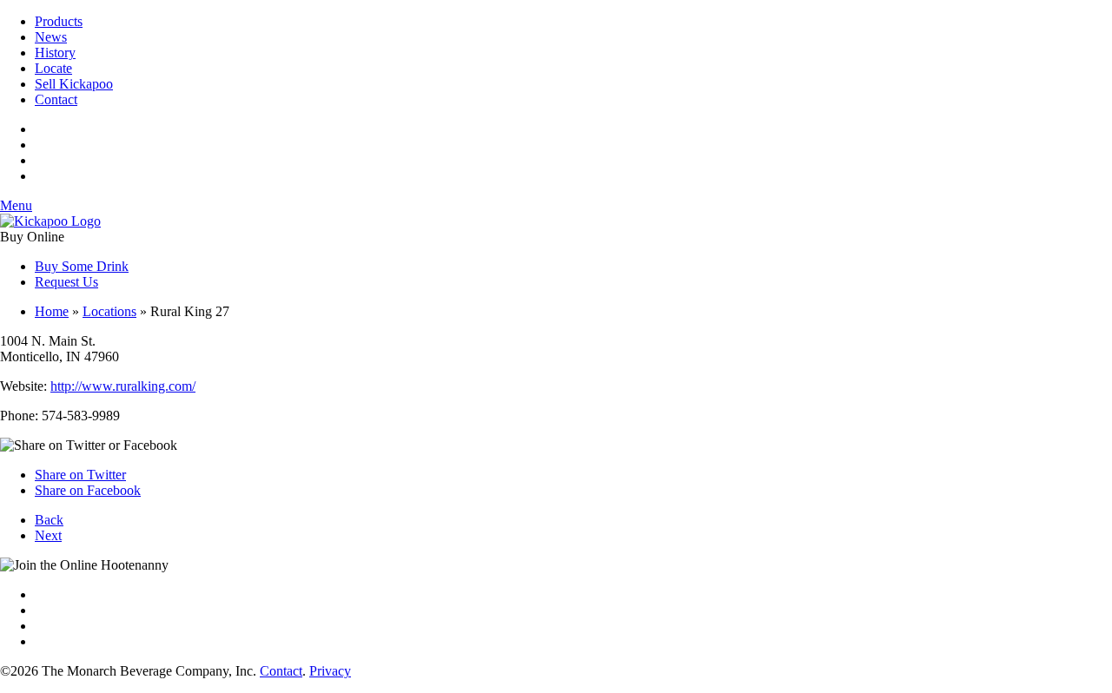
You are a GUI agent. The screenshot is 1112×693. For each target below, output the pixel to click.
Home (52, 311)
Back (49, 519)
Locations (109, 311)
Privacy (330, 670)
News (51, 37)
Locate (53, 68)
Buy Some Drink (82, 266)
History (55, 52)
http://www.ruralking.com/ (122, 386)
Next (48, 535)
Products (59, 21)
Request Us (66, 281)
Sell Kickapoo (74, 83)
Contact (56, 99)
